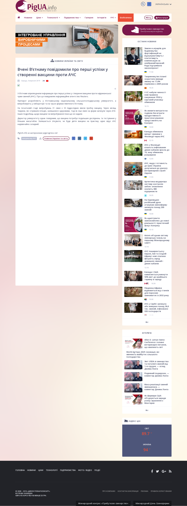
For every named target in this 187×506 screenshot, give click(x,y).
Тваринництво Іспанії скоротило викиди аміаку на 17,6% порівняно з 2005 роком (156, 80)
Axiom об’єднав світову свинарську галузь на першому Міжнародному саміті (156, 239)
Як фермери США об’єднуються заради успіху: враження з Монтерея (155, 399)
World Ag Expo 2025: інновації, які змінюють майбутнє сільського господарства (142, 354)
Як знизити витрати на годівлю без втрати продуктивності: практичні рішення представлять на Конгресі (156, 116)
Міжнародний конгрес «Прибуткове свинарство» (103, 503)
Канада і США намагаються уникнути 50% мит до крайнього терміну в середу (156, 276)
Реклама (144, 491)
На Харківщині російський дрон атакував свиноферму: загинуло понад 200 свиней (155, 205)
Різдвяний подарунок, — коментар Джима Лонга (156, 374)
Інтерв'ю (101, 17)
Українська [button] (162, 4)
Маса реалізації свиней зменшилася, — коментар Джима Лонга (156, 387)
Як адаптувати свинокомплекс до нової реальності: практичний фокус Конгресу (156, 222)
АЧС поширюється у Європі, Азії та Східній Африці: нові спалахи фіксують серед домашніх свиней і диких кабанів (155, 257)
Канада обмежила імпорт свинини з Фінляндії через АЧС (154, 134)
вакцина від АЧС (29, 138)
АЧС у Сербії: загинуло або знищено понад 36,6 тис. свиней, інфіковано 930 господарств (156, 308)
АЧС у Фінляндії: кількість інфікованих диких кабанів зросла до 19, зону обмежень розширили (156, 150)
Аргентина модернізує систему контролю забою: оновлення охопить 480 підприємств (155, 186)
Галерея (89, 17)
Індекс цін (134, 421)
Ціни (38, 17)
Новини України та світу (68, 61)
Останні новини (147, 41)
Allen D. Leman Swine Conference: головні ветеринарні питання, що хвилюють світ (155, 343)
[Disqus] (67, 176)
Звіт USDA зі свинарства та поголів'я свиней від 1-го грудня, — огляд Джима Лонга (156, 365)
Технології (53, 17)
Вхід (149, 17)
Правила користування (161, 491)
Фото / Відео (85, 470)
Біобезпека (126, 17)
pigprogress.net (50, 133)
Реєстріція (163, 17)
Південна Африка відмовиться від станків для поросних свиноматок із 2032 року (156, 292)
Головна (20, 470)
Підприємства (71, 17)
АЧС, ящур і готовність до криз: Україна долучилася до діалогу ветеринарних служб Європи (156, 168)
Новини (28, 17)
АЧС (112, 17)
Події (97, 470)
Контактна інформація (128, 491)
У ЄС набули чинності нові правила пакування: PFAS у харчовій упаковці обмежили (155, 97)
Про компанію (108, 491)
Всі (147, 322)
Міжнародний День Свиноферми (152, 503)
